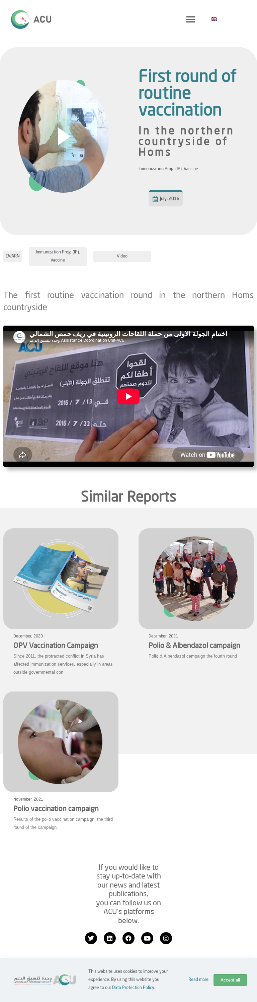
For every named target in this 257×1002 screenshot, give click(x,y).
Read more (198, 979)
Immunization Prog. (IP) (160, 169)
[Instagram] (166, 938)
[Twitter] (91, 938)
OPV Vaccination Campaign (55, 646)
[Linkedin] (110, 938)
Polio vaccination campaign (56, 809)
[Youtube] (147, 938)
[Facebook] (128, 938)
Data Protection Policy (133, 988)
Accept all (230, 980)
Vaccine (191, 169)
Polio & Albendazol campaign (194, 646)
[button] (190, 19)
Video (122, 256)
